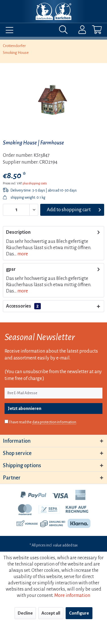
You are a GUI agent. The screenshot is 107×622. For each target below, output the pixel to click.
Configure (79, 613)
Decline (25, 613)
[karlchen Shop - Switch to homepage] (53, 11)
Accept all (50, 613)
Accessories (22, 306)
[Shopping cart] (92, 31)
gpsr (11, 269)
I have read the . (43, 422)
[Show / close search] (64, 31)
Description (18, 232)
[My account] (78, 31)
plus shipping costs (35, 183)
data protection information (54, 422)
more (22, 254)
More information (72, 595)
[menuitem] (8, 31)
